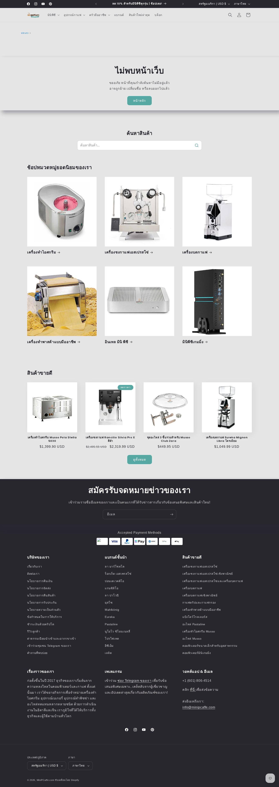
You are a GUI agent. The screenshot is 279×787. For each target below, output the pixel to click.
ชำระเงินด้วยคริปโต (40, 624)
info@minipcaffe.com (198, 707)
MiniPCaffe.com (45, 780)
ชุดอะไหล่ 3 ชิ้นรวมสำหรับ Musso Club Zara (168, 439)
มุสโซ (109, 602)
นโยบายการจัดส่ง (39, 588)
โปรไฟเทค (112, 638)
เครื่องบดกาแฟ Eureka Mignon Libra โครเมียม (227, 439)
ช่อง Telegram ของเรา (134, 680)
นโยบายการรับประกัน (42, 602)
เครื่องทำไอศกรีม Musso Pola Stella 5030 (52, 439)
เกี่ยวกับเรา (34, 566)
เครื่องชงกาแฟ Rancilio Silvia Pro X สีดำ (110, 439)
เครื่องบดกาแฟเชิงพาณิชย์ (199, 595)
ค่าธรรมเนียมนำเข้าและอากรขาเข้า (51, 638)
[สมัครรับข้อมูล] (171, 514)
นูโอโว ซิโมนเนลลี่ (117, 631)
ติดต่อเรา (33, 573)
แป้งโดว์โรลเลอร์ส (194, 617)
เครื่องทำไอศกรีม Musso (198, 631)
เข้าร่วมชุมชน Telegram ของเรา (49, 645)
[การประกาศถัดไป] (183, 4)
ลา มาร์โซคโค (115, 566)
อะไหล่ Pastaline (193, 624)
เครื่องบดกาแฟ (195, 252)
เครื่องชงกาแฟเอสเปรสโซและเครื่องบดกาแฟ (212, 581)
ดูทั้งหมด (139, 459)
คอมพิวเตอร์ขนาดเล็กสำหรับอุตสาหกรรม (209, 645)
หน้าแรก (25, 33)
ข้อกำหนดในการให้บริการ (44, 617)
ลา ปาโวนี (112, 595)
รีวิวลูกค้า (33, 631)
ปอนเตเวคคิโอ (114, 581)
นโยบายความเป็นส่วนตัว (44, 609)
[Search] (196, 145)
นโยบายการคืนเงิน (39, 581)
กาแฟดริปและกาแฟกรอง (199, 602)
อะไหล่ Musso (192, 638)
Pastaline (111, 624)
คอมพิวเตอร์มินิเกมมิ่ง (196, 653)
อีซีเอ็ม (109, 645)
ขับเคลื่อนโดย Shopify (67, 780)
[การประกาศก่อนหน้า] (96, 4)
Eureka (110, 617)
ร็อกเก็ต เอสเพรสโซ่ (118, 573)
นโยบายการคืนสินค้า (41, 595)
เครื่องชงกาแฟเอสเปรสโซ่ (127, 252)
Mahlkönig (112, 609)
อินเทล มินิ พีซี (116, 341)
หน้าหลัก (139, 100)
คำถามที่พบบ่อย (37, 653)
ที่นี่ (193, 689)
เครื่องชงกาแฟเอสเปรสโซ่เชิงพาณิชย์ (207, 573)
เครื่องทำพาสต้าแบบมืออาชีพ (51, 341)
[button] (53, 15)
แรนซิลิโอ (111, 588)
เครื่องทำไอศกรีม (41, 252)
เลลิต (108, 653)
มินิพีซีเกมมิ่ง (192, 341)
